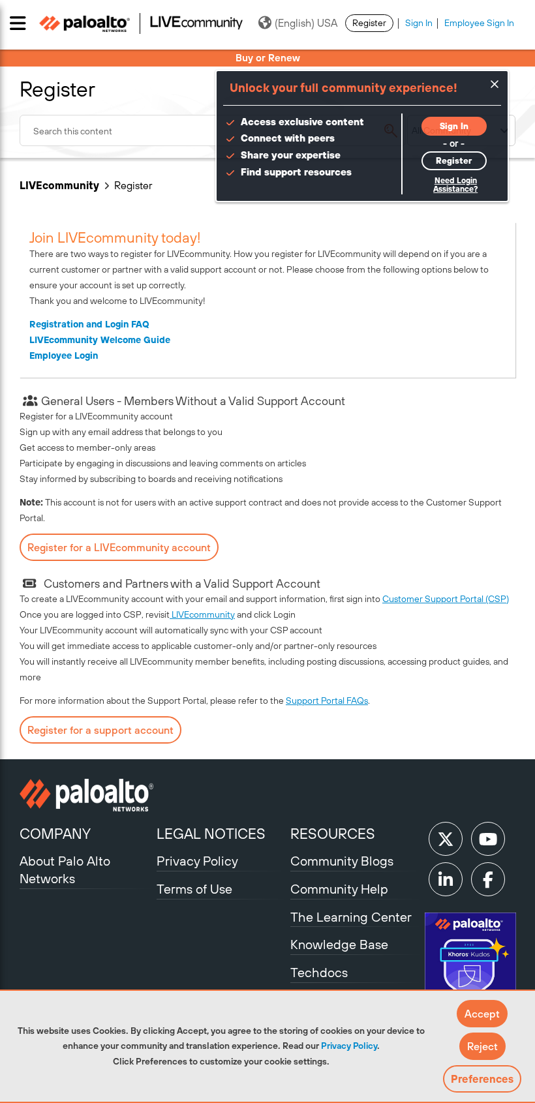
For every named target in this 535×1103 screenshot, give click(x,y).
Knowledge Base (339, 944)
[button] (482, 1013)
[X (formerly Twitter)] (446, 839)
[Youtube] (488, 839)
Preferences (482, 1079)
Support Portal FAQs (327, 700)
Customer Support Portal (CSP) (445, 599)
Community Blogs (341, 860)
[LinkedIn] (446, 879)
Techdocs (319, 972)
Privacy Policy (349, 1045)
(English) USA (306, 23)
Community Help (339, 888)
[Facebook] (488, 879)
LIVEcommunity (59, 185)
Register (369, 23)
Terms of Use (194, 888)
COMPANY (55, 833)
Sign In (419, 23)
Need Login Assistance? (455, 185)
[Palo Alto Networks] (86, 795)
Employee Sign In (479, 23)
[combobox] (213, 130)
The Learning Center (351, 916)
